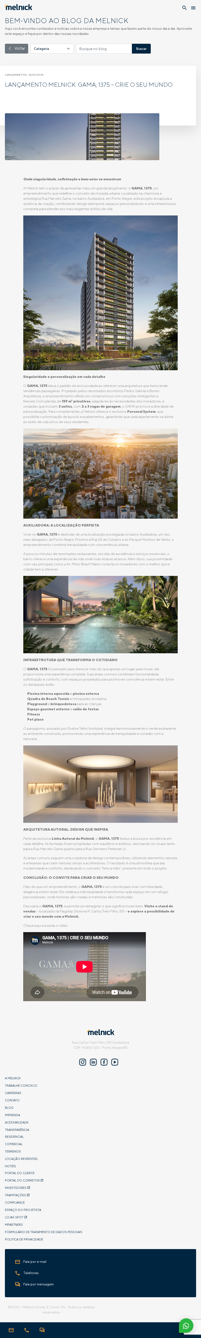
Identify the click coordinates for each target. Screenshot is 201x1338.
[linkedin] (93, 1062)
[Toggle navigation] (193, 8)
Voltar (19, 48)
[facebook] (104, 1062)
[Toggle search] (185, 7)
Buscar (141, 49)
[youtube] (114, 1062)
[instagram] (82, 1062)
